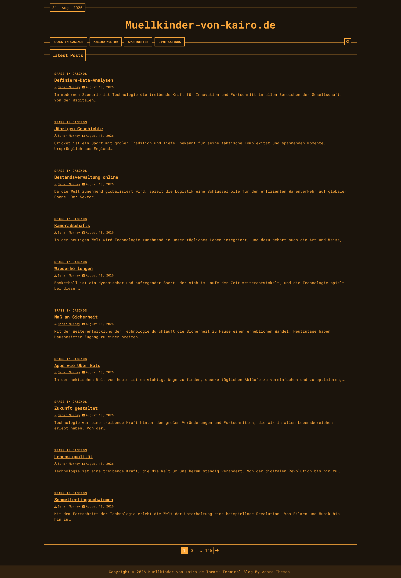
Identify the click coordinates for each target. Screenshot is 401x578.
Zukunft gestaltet (76, 408)
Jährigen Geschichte (78, 128)
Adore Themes (276, 571)
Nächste (216, 550)
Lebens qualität (73, 456)
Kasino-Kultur (106, 41)
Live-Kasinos (169, 41)
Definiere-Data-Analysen (83, 80)
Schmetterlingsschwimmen (83, 499)
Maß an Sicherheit (76, 317)
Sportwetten (138, 41)
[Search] (347, 41)
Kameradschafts (72, 225)
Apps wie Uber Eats (77, 365)
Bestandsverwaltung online (86, 177)
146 (208, 550)
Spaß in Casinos (68, 41)
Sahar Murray (69, 87)
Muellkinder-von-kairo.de (200, 24)
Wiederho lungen (73, 268)
